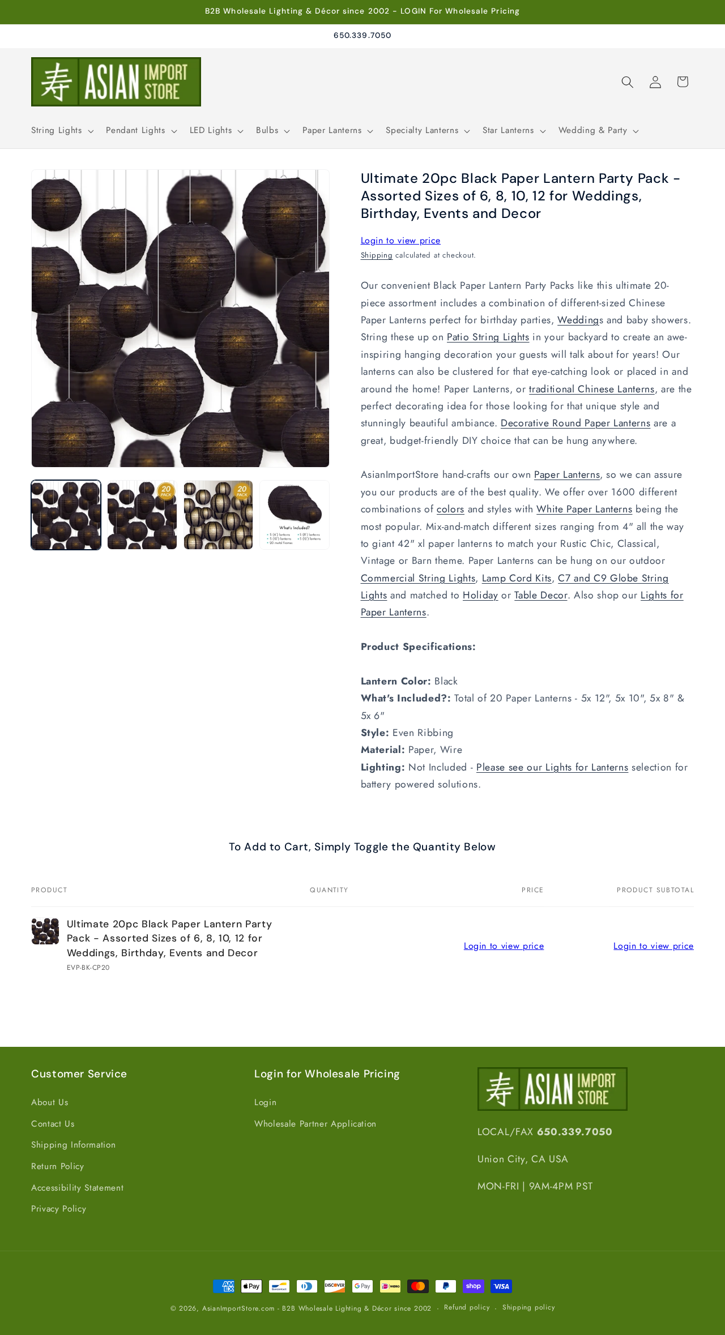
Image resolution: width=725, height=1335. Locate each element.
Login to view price (401, 240)
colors (450, 509)
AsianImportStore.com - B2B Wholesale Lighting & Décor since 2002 (317, 1308)
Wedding (578, 320)
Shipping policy (528, 1308)
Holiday (480, 595)
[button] (61, 131)
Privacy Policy (58, 1209)
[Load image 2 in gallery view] (142, 515)
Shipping (377, 255)
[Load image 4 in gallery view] (294, 515)
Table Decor (540, 595)
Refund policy (466, 1308)
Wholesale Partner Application (315, 1124)
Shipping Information (73, 1145)
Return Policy (57, 1166)
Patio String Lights (488, 337)
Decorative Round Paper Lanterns (575, 423)
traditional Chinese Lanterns (591, 389)
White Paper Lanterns (584, 509)
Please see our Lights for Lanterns (552, 767)
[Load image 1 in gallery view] (66, 515)
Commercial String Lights (418, 578)
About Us (49, 1102)
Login (265, 1102)
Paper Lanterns (567, 475)
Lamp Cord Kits (517, 578)
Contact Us (53, 1124)
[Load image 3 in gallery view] (218, 515)
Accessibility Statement (77, 1188)
